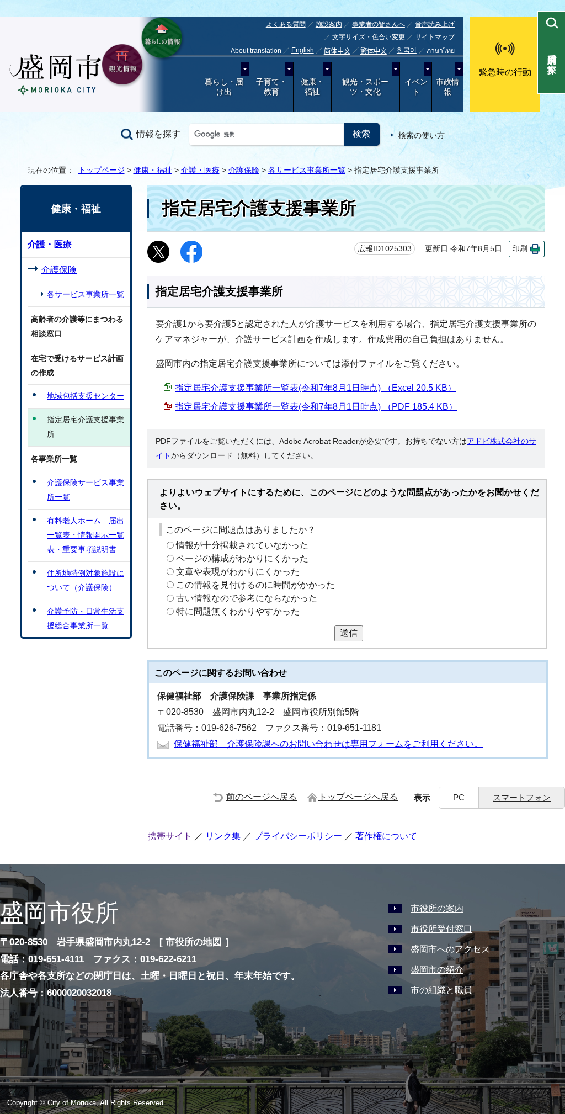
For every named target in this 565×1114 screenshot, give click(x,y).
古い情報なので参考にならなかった (246, 598)
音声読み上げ (435, 24)
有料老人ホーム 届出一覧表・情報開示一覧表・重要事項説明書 (85, 535)
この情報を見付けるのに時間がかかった (255, 585)
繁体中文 (373, 51)
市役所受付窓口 (441, 928)
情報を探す (158, 134)
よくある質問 (286, 24)
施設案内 (329, 24)
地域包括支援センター (85, 395)
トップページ (101, 170)
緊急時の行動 (504, 72)
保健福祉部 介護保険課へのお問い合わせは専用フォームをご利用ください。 (328, 744)
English (302, 50)
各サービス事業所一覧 (306, 170)
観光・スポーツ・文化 (365, 87)
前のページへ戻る (261, 797)
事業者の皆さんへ (378, 24)
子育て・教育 (271, 87)
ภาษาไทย (441, 51)
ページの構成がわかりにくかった (242, 558)
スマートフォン (522, 797)
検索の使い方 (421, 135)
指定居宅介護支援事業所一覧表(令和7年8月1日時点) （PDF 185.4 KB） (316, 406)
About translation (256, 51)
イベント (416, 87)
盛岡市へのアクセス (450, 949)
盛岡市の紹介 (437, 969)
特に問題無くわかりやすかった (238, 611)
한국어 (407, 50)
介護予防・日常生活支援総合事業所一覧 (85, 618)
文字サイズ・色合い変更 (368, 37)
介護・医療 (200, 170)
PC (459, 797)
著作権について (386, 836)
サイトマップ (435, 37)
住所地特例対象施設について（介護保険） (85, 580)
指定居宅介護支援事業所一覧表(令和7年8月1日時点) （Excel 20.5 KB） (315, 387)
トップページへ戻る (358, 797)
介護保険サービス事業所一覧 (85, 489)
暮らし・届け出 (224, 87)
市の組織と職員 (441, 990)
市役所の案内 (437, 908)
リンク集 (223, 836)
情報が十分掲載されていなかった (242, 545)
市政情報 (447, 87)
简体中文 (337, 51)
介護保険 (243, 170)
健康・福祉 (312, 87)
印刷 (519, 249)
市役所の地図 (194, 942)
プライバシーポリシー (298, 836)
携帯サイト (170, 836)
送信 (349, 633)
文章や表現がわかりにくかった (238, 571)
